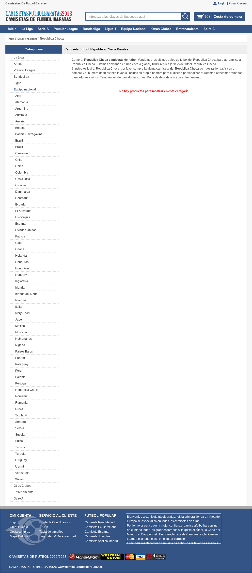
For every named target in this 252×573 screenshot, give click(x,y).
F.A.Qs (43, 527)
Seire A (209, 29)
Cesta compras (20, 531)
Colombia (21, 172)
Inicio (12, 29)
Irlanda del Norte (26, 294)
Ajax (17, 96)
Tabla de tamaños (51, 531)
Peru (18, 370)
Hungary (20, 275)
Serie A (43, 29)
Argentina (21, 108)
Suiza (18, 441)
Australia (20, 115)
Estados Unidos (25, 230)
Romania (21, 396)
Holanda (20, 255)
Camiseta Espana (97, 531)
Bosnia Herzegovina (28, 134)
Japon (19, 319)
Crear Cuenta (238, 3)
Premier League (66, 29)
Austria (19, 121)
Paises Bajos (23, 351)
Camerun (21, 153)
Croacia (20, 185)
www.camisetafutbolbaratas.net (80, 567)
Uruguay (20, 460)
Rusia (18, 409)
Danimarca (22, 191)
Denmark (21, 198)
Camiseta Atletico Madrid (101, 541)
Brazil (18, 147)
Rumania (21, 402)
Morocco (20, 332)
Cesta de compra (228, 16)
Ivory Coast (22, 313)
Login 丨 (223, 3)
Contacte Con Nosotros (55, 522)
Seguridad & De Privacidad (57, 536)
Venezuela (22, 473)
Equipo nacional (27, 38)
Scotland (20, 415)
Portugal (20, 383)
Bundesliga (91, 29)
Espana (20, 223)
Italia (18, 307)
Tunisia (19, 447)
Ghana (19, 249)
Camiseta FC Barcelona (101, 527)
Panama (20, 358)
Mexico (19, 326)
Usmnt (19, 466)
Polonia (20, 377)
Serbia (19, 428)
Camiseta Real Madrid (100, 522)
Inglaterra (21, 281)
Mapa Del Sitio (20, 536)
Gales (18, 243)
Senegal (20, 422)
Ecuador (20, 204)
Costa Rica (22, 179)
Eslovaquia (22, 217)
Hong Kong (22, 268)
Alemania (21, 102)
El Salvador (22, 211)
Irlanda (19, 287)
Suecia (19, 434)
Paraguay (21, 364)
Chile (18, 160)
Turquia (20, 453)
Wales (19, 479)
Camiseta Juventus (97, 536)
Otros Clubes (161, 29)
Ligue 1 (110, 29)
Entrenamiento (187, 29)
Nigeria (19, 345)
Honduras (21, 262)
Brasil (18, 140)
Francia (19, 236)
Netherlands (23, 338)
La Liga (27, 29)
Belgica (19, 128)
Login (13, 522)
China (18, 166)
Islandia (20, 300)
